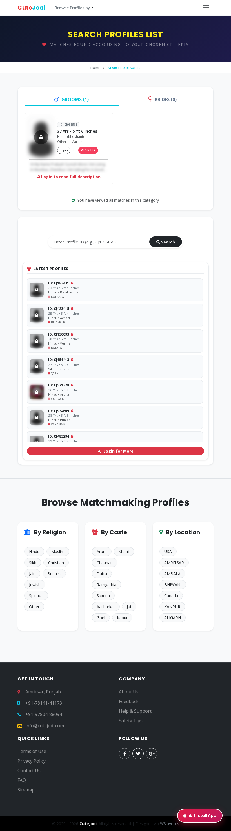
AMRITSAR (174, 562)
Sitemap (26, 790)
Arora (102, 551)
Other (34, 606)
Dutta (102, 573)
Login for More (118, 451)
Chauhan (105, 562)
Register (88, 150)
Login (64, 150)
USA (168, 551)
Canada (171, 595)
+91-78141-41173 (43, 703)
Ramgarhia (106, 584)
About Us (129, 692)
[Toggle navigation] (206, 7)
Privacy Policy (31, 761)
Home (95, 68)
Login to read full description (70, 176)
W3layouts (169, 823)
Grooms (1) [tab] (75, 99)
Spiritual (36, 595)
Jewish (35, 584)
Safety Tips (131, 720)
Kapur (122, 617)
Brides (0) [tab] (166, 99)
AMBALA (172, 573)
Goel (101, 617)
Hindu (34, 551)
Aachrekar (106, 606)
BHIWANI (172, 584)
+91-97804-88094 (43, 714)
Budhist (54, 573)
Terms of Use (31, 751)
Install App (205, 815)
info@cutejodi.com (44, 726)
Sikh (32, 562)
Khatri (124, 551)
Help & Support (135, 711)
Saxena (103, 595)
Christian (56, 562)
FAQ (21, 780)
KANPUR (172, 606)
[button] (55, 7)
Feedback (129, 701)
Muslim (58, 551)
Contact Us (29, 770)
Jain (32, 573)
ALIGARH (172, 617)
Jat (129, 606)
